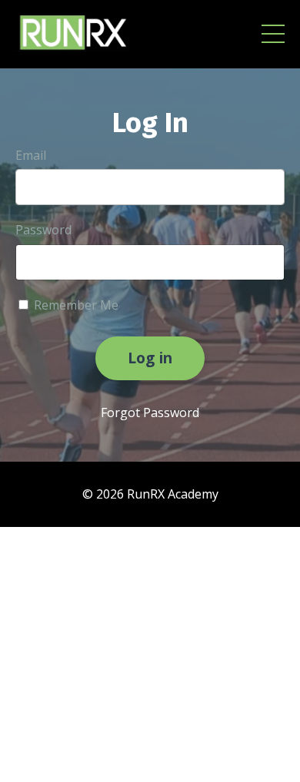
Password (43, 229)
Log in (150, 357)
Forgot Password (150, 412)
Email (30, 155)
